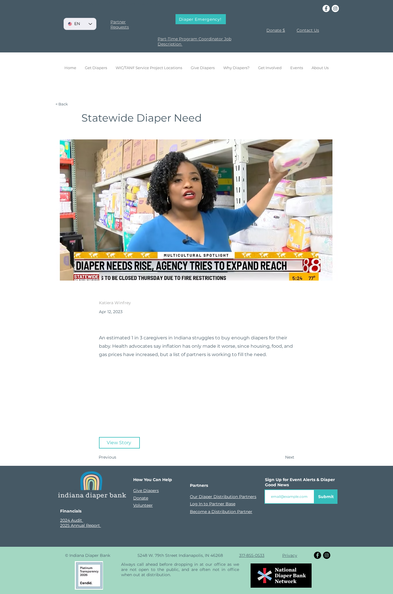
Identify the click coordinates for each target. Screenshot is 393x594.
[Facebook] (326, 8)
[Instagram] (335, 8)
